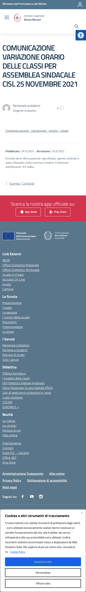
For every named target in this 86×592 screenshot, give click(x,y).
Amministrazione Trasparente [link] (22, 473)
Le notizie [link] (8, 420)
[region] (43, 550)
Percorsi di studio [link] (13, 354)
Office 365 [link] (9, 457)
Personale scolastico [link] (15, 345)
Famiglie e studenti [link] (14, 350)
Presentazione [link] (11, 302)
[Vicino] (81, 512)
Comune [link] (7, 289)
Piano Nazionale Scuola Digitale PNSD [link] (27, 387)
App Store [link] (30, 212)
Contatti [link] (7, 448)
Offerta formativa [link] (14, 373)
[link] (81, 35)
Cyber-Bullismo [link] (12, 397)
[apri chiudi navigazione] (6, 17)
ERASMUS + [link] (10, 407)
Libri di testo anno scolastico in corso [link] (26, 392)
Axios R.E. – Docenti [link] (15, 452)
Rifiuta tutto (43, 583)
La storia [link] (8, 331)
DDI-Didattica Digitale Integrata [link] (23, 383)
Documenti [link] (9, 322)
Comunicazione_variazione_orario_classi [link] (36, 131)
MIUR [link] (6, 260)
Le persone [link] (9, 312)
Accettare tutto (43, 562)
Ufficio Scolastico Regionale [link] (20, 265)
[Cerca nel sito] (76, 26)
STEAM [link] (7, 402)
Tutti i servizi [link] (10, 359)
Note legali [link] (9, 487)
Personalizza (43, 572)
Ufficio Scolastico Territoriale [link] (20, 269)
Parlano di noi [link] (11, 430)
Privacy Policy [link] (11, 480)
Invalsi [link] (6, 284)
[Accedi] (80, 4)
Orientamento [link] (11, 443)
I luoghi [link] (7, 307)
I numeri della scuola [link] (16, 317)
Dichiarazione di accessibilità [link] (47, 480)
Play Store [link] (60, 212)
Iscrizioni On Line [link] (13, 279)
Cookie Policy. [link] (18, 552)
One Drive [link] (9, 462)
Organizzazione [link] (12, 326)
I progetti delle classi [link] (16, 378)
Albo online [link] (9, 435)
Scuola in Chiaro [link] (13, 274)
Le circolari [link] (9, 425)
